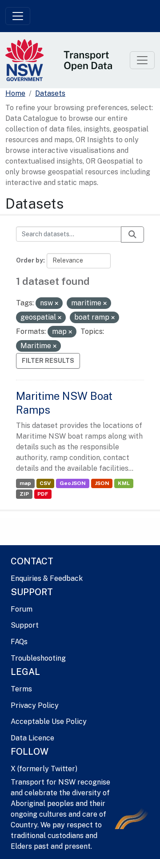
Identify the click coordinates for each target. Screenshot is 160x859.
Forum (21, 609)
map (25, 483)
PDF (42, 494)
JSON (102, 483)
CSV (45, 483)
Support (25, 625)
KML (124, 483)
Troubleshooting (38, 658)
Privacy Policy (35, 705)
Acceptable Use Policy (49, 721)
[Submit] (132, 234)
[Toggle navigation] (17, 16)
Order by (29, 260)
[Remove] (56, 303)
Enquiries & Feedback (47, 578)
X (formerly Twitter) (44, 768)
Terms (21, 689)
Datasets (50, 93)
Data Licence (32, 738)
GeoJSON (73, 483)
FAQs (19, 641)
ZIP (24, 494)
